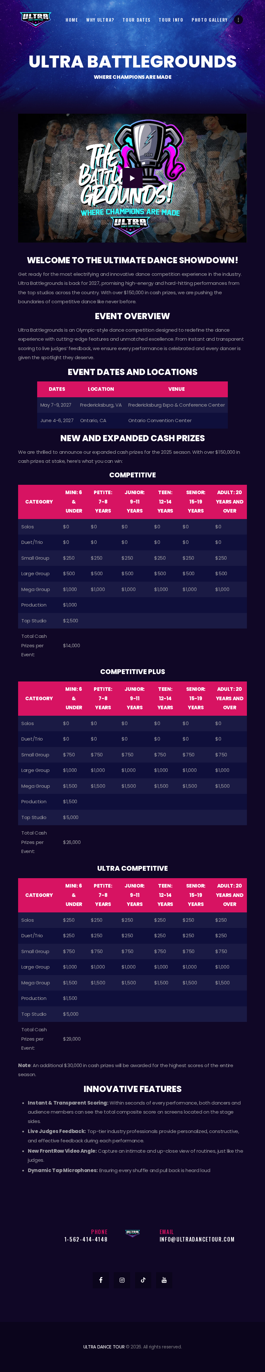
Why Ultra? (100, 19)
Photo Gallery (210, 19)
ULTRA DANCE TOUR (104, 1347)
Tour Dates (136, 19)
